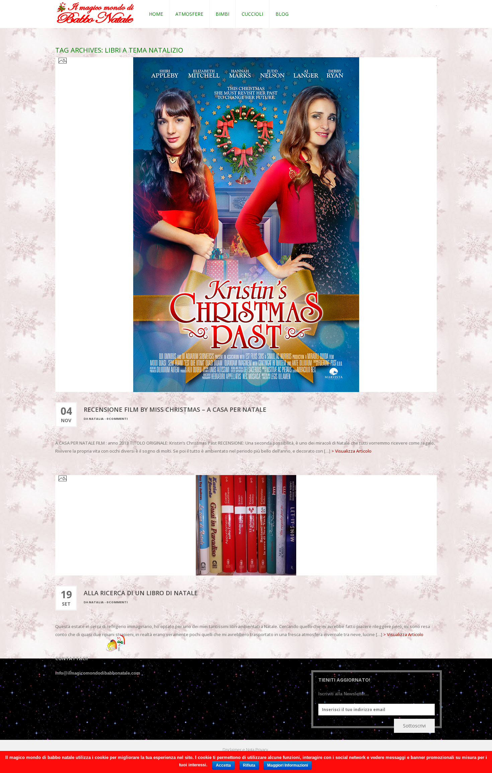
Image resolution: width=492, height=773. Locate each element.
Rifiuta (249, 765)
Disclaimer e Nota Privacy (245, 750)
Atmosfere (189, 14)
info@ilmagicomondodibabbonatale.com (97, 673)
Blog (282, 14)
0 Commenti (117, 418)
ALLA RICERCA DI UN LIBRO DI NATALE (141, 593)
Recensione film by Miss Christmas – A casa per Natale (175, 409)
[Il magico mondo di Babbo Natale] (95, 12)
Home (156, 14)
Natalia (96, 418)
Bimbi (222, 14)
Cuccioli (252, 14)
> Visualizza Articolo (351, 451)
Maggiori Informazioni (287, 765)
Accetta (223, 765)
